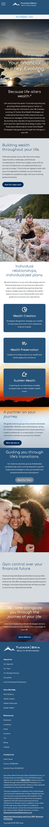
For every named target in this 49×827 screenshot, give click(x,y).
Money (6, 742)
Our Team (7, 668)
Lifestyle (6, 747)
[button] (8, 659)
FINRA (23, 780)
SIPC (28, 780)
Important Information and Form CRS (19, 817)
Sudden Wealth (9, 708)
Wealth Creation (9, 699)
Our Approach (8, 664)
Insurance (7, 733)
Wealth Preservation (10, 703)
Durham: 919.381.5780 (11, 764)
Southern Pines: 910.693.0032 (13, 768)
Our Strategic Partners (11, 673)
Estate (6, 729)
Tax (5, 738)
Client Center (8, 759)
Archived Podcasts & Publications (15, 682)
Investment (7, 724)
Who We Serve (9, 694)
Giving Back (8, 677)
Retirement (7, 720)
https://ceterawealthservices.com (18, 812)
